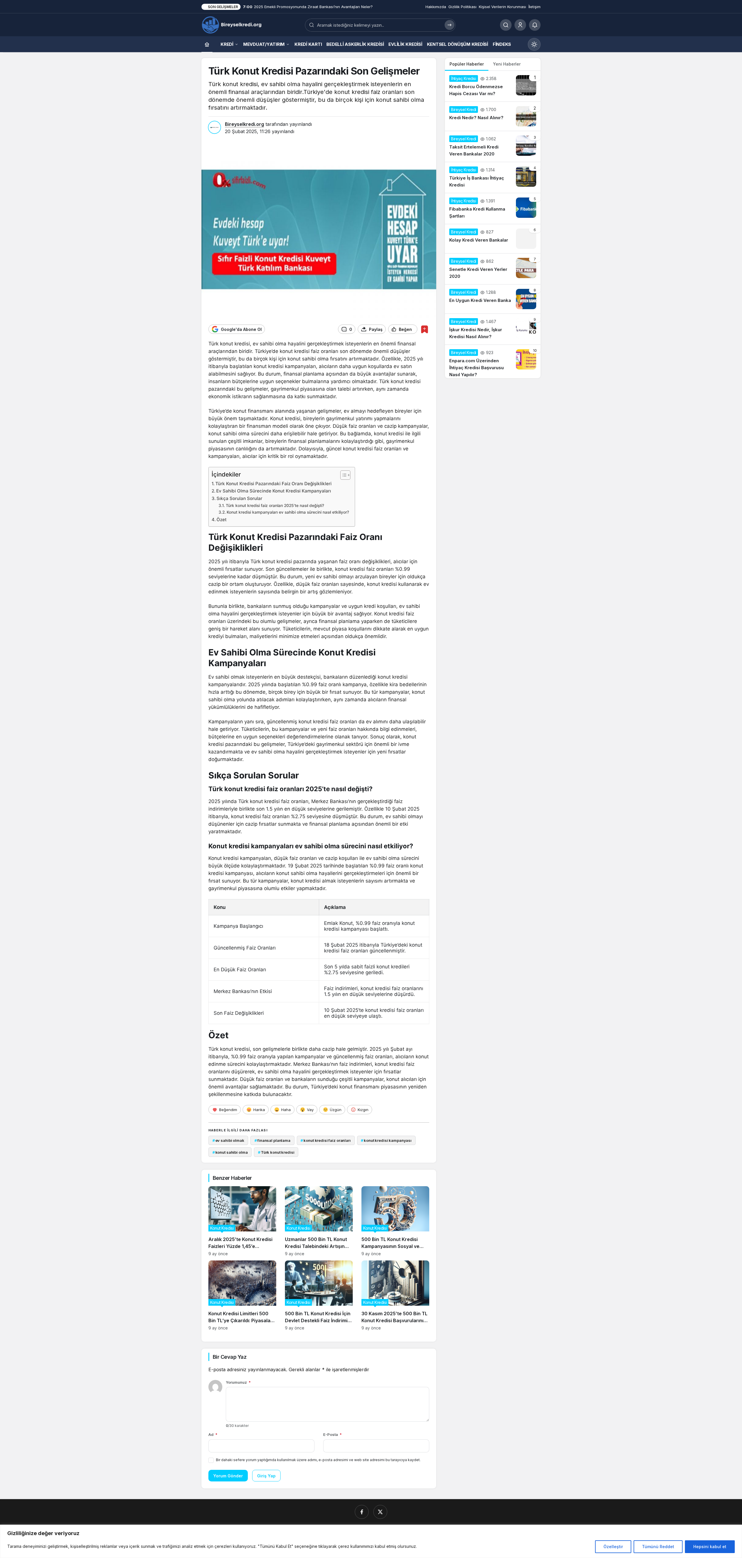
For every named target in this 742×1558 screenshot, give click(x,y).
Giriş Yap (266, 1475)
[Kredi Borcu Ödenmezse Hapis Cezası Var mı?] (493, 86)
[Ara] (506, 25)
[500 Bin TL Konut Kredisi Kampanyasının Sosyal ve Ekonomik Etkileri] (395, 1221)
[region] (371, 1541)
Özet (222, 519)
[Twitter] (380, 1512)
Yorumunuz (238, 1382)
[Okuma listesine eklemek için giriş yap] (424, 329)
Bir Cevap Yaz (229, 1357)
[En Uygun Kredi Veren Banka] (493, 299)
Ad (212, 1434)
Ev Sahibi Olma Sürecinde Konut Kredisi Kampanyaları (273, 491)
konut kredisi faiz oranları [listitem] (325, 1140)
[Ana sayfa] (207, 44)
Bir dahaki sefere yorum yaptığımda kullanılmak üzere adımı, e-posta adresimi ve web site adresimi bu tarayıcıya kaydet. (318, 1460)
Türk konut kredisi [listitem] (276, 1152)
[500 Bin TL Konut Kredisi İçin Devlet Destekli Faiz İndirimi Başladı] (319, 1295)
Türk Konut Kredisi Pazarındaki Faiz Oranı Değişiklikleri (273, 483)
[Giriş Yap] (520, 25)
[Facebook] (362, 1512)
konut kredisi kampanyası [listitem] (386, 1140)
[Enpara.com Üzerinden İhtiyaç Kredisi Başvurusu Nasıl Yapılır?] (493, 361)
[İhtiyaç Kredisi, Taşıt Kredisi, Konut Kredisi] (232, 24)
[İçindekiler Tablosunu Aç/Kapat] (342, 475)
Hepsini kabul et (709, 1546)
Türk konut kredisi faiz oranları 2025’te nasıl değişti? (275, 505)
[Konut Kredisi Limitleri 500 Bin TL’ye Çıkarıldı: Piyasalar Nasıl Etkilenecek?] (242, 1295)
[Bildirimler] (535, 25)
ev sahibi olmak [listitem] (228, 1140)
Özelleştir (613, 1546)
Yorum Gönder (228, 1475)
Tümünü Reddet (658, 1546)
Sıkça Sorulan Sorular (239, 498)
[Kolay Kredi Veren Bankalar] (493, 238)
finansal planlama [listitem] (272, 1140)
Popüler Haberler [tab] (467, 63)
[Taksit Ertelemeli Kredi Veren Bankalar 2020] (493, 146)
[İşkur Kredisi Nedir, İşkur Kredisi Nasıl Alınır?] (493, 329)
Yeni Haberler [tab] (507, 63)
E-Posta (332, 1434)
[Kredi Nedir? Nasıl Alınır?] (493, 116)
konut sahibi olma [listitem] (230, 1152)
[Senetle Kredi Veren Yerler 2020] (493, 268)
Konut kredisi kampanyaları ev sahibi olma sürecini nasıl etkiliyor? (288, 512)
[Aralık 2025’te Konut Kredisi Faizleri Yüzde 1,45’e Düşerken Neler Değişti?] (242, 1221)
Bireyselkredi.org (244, 124)
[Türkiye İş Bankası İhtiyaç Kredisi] (493, 177)
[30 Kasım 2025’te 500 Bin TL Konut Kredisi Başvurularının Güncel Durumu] (395, 1295)
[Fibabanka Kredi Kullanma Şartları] (493, 208)
